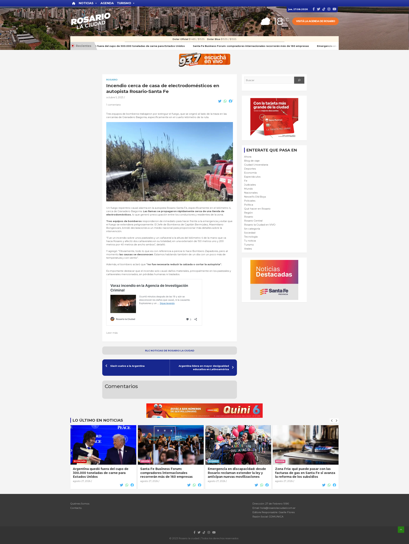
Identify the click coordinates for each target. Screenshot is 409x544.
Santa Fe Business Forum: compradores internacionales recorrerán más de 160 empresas (99, 473)
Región (248, 212)
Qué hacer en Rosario (257, 208)
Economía (250, 172)
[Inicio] (73, 3)
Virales (248, 248)
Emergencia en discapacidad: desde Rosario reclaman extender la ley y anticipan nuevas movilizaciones (169, 473)
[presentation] (332, 420)
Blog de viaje (252, 160)
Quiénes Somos (79, 503)
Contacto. (76, 507)
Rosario (112, 79)
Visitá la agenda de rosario (315, 21)
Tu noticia (250, 240)
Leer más (112, 332)
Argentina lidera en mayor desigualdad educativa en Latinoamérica (204, 367)
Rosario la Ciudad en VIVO (259, 224)
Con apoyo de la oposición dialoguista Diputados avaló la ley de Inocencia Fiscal (305, 473)
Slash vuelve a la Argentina (127, 365)
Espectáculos (252, 176)
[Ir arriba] (401, 529)
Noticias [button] (86, 3)
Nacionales (251, 192)
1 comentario (113, 104)
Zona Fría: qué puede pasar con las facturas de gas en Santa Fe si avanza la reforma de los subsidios (238, 473)
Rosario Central (253, 220)
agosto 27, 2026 (81, 481)
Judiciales (250, 184)
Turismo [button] (124, 3)
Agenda (107, 3)
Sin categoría (252, 228)
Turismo (249, 244)
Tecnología (251, 236)
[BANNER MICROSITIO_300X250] (274, 261)
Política (248, 204)
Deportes (250, 168)
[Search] (299, 80)
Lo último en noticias (98, 420)
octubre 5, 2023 (114, 97)
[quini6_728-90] (204, 405)
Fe (245, 180)
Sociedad (249, 232)
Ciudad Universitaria (256, 164)
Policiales (249, 200)
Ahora (247, 156)
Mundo (248, 188)
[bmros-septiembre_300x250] (274, 99)
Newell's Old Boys (255, 196)
